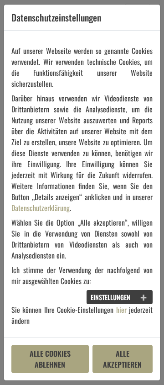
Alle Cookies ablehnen (50, 359)
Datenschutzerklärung (40, 207)
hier (121, 309)
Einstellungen (110, 297)
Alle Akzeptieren (122, 359)
